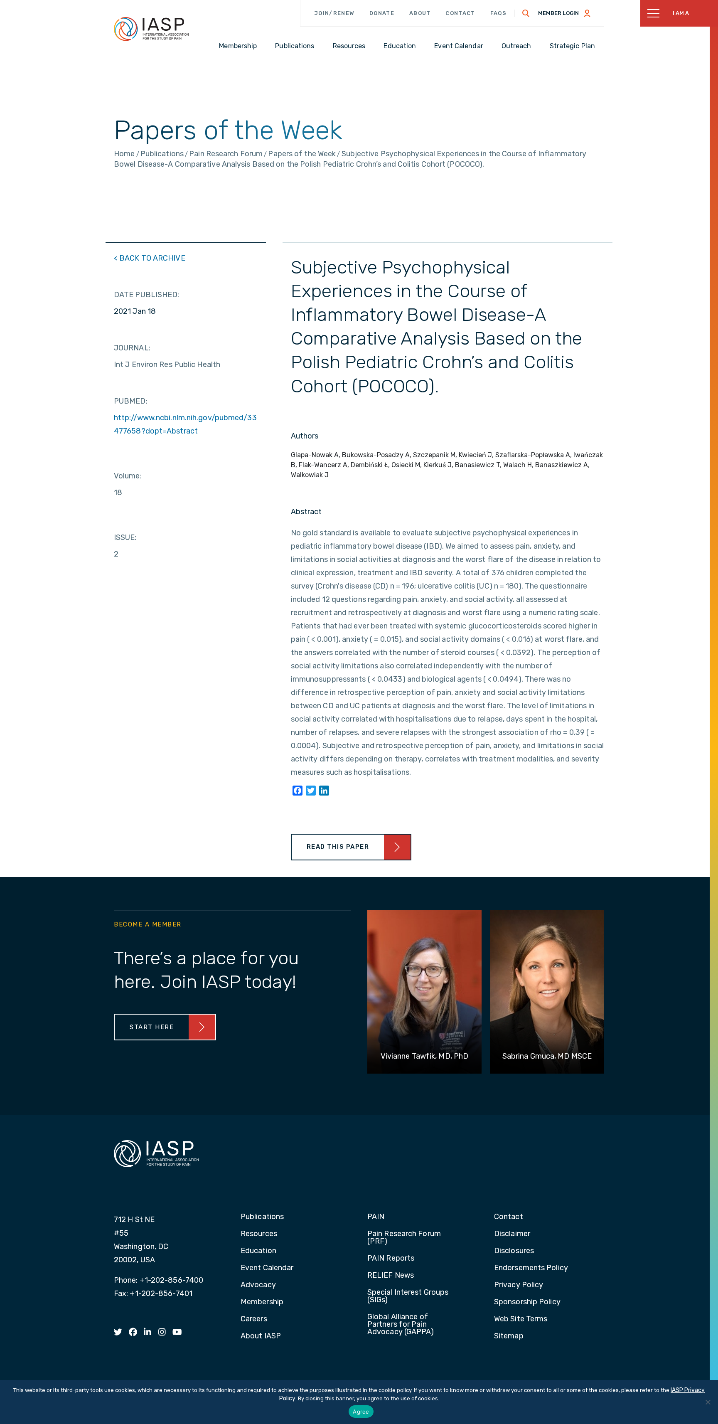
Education (258, 1251)
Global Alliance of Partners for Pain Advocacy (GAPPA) (400, 1324)
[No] (707, 1402)
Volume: (128, 475)
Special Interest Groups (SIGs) (407, 1296)
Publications (262, 1217)
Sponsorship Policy (527, 1302)
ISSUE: (125, 537)
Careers (254, 1319)
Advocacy (258, 1285)
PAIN (375, 1217)
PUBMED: (131, 401)
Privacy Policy (518, 1285)
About (420, 13)
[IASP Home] (151, 28)
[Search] (526, 13)
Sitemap (509, 1336)
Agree (361, 1411)
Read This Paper (338, 846)
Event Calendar (267, 1268)
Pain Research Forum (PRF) (404, 1238)
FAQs (498, 13)
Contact (460, 13)
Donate (381, 13)
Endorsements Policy (531, 1268)
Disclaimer (512, 1234)
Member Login (558, 13)
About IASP (261, 1336)
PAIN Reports (390, 1258)
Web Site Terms (520, 1319)
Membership (262, 1302)
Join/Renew (334, 13)
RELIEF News (390, 1275)
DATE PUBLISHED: (147, 294)
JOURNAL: (132, 347)
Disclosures (514, 1251)
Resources (259, 1234)
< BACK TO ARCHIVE (149, 258)
